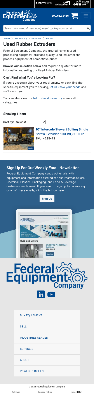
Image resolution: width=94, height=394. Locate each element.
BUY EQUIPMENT (31, 315)
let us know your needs (65, 87)
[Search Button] (88, 28)
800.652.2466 (60, 16)
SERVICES (26, 349)
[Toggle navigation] (86, 15)
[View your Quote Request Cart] (74, 17)
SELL (23, 326)
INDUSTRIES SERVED (34, 337)
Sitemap (16, 392)
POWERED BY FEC (32, 371)
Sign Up (47, 198)
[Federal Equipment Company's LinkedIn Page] (41, 295)
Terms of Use (75, 392)
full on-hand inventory (47, 98)
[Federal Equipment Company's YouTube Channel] (51, 295)
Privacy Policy (45, 392)
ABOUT (24, 360)
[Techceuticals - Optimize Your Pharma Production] (62, 4)
